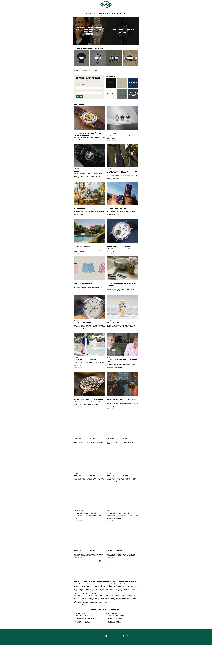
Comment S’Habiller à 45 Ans (85, 476)
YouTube (79, 598)
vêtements (98, 597)
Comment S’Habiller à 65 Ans (85, 550)
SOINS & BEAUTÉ (109, 206)
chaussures (118, 15)
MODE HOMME (109, 168)
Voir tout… (99, 70)
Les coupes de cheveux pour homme (115, 621)
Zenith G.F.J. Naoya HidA (83, 323)
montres (112, 15)
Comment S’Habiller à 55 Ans (85, 513)
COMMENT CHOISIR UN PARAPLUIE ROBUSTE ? (122, 400)
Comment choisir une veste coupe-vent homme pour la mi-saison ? (122, 172)
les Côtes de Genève (115, 550)
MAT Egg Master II (113, 323)
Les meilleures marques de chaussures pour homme (85, 618)
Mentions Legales (110, 639)
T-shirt (92, 70)
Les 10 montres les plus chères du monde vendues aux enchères (87, 134)
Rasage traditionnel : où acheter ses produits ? (122, 284)
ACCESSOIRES (76, 281)
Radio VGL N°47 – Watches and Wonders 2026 (122, 361)
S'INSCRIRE (79, 96)
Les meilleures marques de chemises (82, 622)
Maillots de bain (95, 69)
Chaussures (88, 69)
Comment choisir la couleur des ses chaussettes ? (117, 624)
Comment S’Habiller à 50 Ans (118, 476)
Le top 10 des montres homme (81, 619)
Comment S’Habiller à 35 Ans (85, 438)
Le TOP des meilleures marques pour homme (84, 615)
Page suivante (112, 560)
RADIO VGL (108, 357)
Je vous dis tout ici (93, 71)
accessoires (102, 597)
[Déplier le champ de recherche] (136, 4)
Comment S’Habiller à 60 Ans (118, 513)
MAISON (75, 206)
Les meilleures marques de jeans (81, 621)
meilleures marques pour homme (96, 15)
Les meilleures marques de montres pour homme (84, 617)
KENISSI (76, 171)
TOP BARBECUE (79, 209)
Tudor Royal (112, 133)
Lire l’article (90, 34)
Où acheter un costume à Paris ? (114, 619)
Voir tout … (100, 69)
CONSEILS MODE (76, 357)
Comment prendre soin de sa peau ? (115, 622)
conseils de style (107, 15)
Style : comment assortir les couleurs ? (115, 617)
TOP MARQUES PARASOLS (83, 246)
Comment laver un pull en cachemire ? (115, 618)
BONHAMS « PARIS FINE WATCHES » (119, 246)
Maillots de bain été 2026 (83, 283)
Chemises (80, 69)
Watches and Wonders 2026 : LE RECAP (88, 399)
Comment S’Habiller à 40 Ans (118, 438)
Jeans (84, 69)
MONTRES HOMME (76, 130)
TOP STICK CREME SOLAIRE (116, 209)
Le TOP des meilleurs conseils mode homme (116, 615)
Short (95, 70)
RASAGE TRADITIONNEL (110, 281)
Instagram (84, 598)
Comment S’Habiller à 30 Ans (85, 360)
